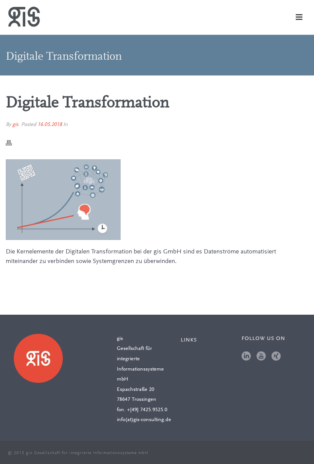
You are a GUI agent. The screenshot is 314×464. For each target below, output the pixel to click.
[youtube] (261, 356)
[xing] (276, 356)
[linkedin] (246, 356)
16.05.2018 (50, 124)
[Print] (13, 142)
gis (15, 124)
